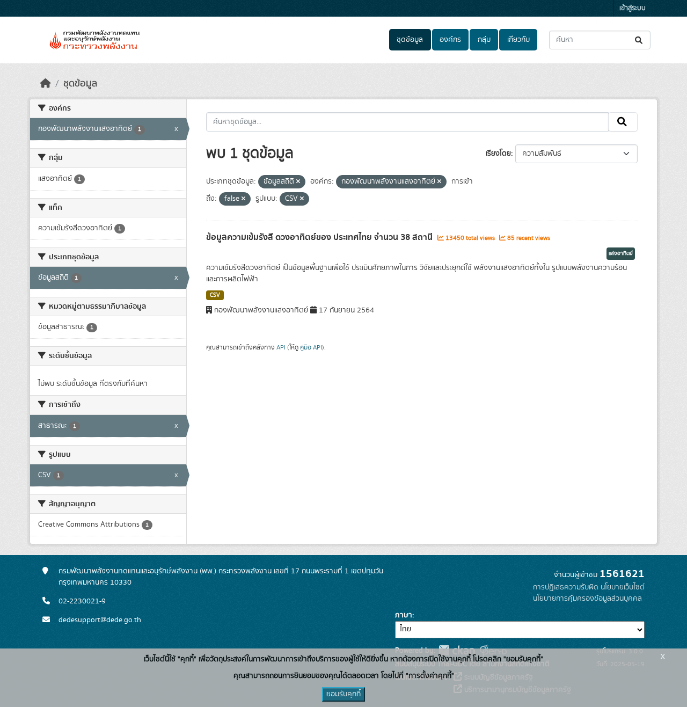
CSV (215, 295)
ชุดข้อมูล (410, 39)
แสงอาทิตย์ (621, 253)
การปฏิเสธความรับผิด (565, 587)
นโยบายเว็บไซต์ (623, 587)
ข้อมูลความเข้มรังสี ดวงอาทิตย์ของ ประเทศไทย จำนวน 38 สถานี (320, 237)
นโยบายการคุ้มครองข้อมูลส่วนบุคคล (587, 598)
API (281, 347)
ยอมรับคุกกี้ (343, 694)
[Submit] (639, 40)
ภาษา (403, 615)
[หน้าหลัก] (45, 84)
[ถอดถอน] (298, 182)
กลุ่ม (484, 39)
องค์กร (450, 39)
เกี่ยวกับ (518, 39)
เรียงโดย (498, 153)
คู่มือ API (311, 347)
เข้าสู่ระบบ (632, 8)
